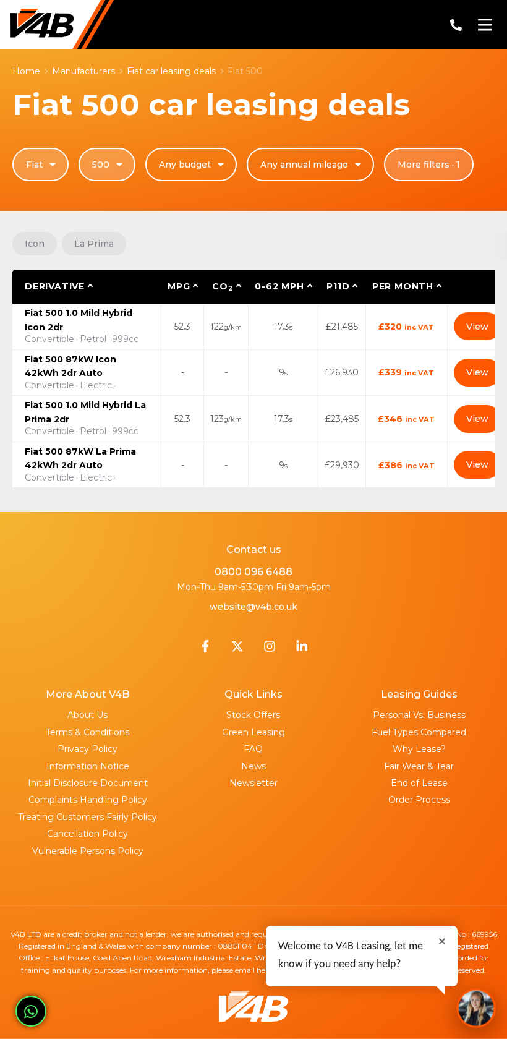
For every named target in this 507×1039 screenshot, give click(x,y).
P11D (337, 286)
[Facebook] (205, 649)
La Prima (94, 243)
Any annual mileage (304, 164)
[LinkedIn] (302, 649)
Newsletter (253, 783)
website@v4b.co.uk (253, 606)
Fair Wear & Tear (419, 766)
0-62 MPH (279, 286)
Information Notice (87, 766)
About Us (87, 714)
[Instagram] (270, 649)
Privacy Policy (87, 749)
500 (100, 164)
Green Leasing (253, 732)
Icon (35, 243)
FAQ (253, 749)
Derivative (55, 286)
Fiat (34, 164)
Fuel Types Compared (419, 732)
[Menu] (484, 24)
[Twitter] (237, 649)
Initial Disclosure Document (88, 783)
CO (222, 287)
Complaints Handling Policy (87, 799)
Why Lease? (419, 749)
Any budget (185, 164)
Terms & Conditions (87, 732)
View (477, 326)
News (253, 766)
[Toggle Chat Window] (476, 1008)
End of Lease (419, 783)
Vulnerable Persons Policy (87, 851)
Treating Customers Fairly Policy (87, 817)
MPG (179, 286)
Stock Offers (253, 714)
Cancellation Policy (87, 833)
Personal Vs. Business (419, 714)
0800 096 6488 (253, 572)
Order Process (419, 799)
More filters (429, 164)
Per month (402, 286)
